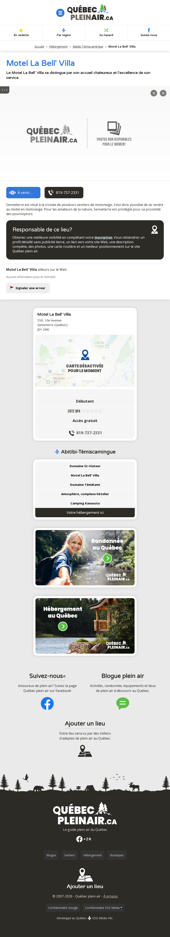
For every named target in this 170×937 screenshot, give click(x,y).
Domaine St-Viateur (85, 466)
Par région (64, 35)
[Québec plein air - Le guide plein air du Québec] (90, 12)
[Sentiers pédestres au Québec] (85, 558)
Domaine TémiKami (85, 484)
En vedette (21, 35)
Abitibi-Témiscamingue (88, 46)
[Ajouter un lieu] (85, 890)
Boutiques (117, 855)
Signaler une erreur (30, 288)
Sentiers (69, 855)
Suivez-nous (149, 35)
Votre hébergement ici (85, 512)
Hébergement (58, 46)
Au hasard (106, 35)
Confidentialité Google (63, 908)
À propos (110, 896)
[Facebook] (85, 839)
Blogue (51, 855)
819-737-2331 (89, 432)
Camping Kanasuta (85, 503)
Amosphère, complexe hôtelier (85, 494)
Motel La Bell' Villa (85, 475)
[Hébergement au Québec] (85, 626)
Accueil (39, 46)
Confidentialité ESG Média (102, 908)
